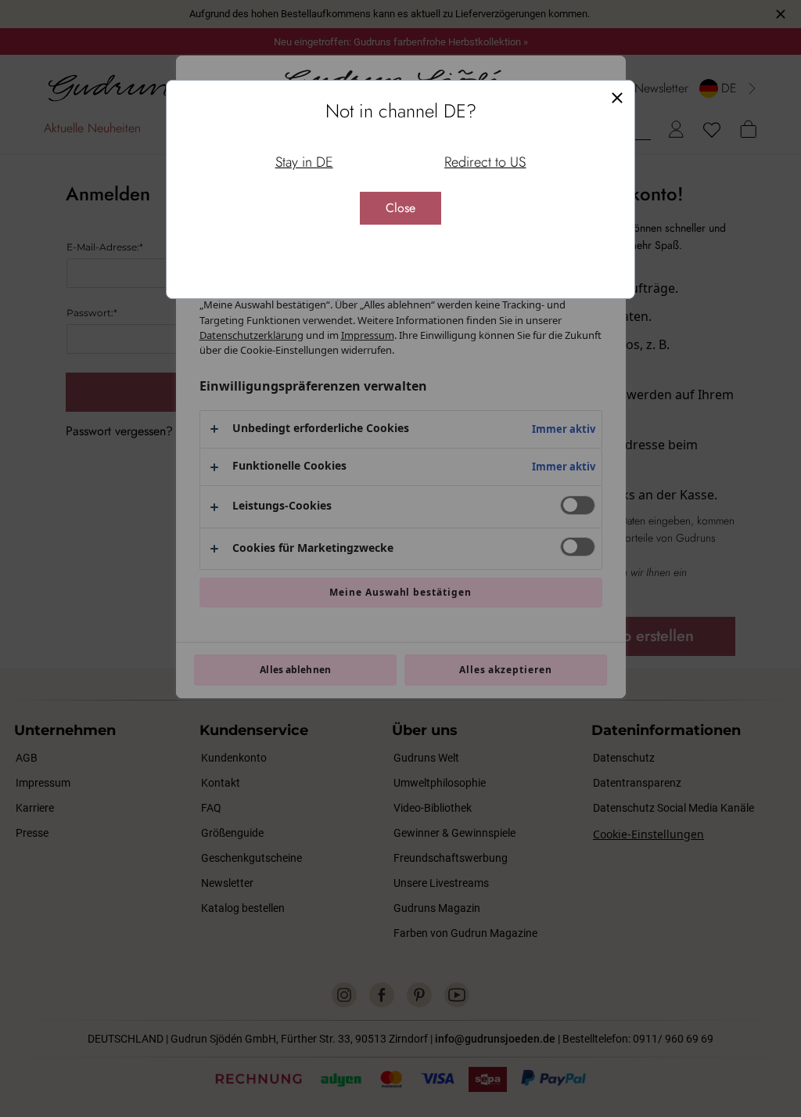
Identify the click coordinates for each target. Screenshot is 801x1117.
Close (400, 208)
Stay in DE (304, 162)
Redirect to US (485, 162)
